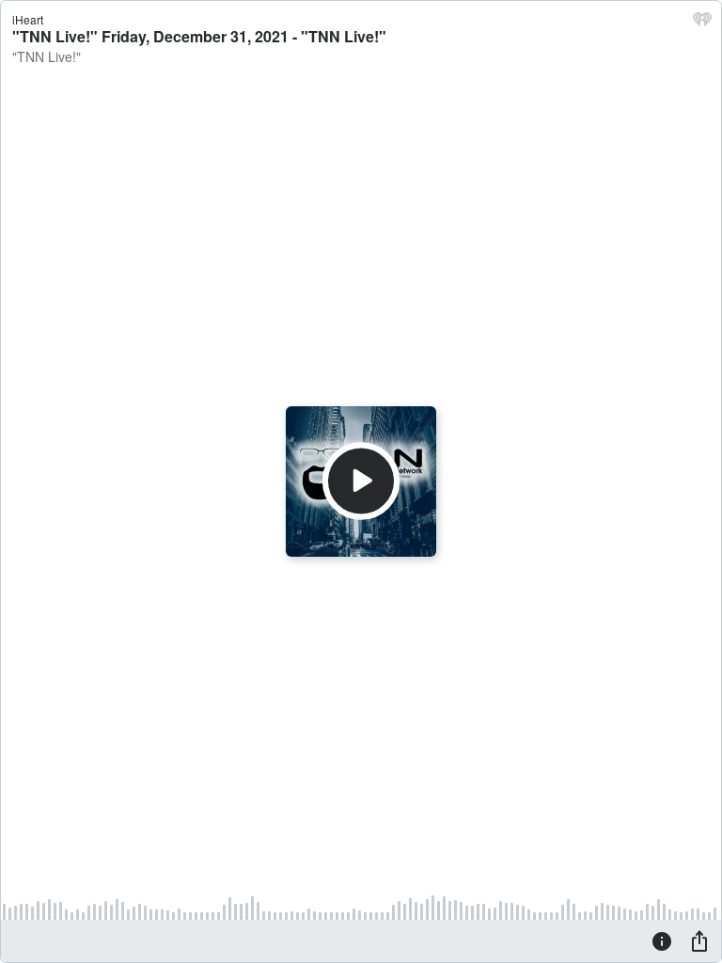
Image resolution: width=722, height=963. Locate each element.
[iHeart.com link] (702, 23)
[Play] (361, 481)
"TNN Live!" (46, 56)
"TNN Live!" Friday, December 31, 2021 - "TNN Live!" (199, 36)
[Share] (699, 940)
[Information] (662, 940)
